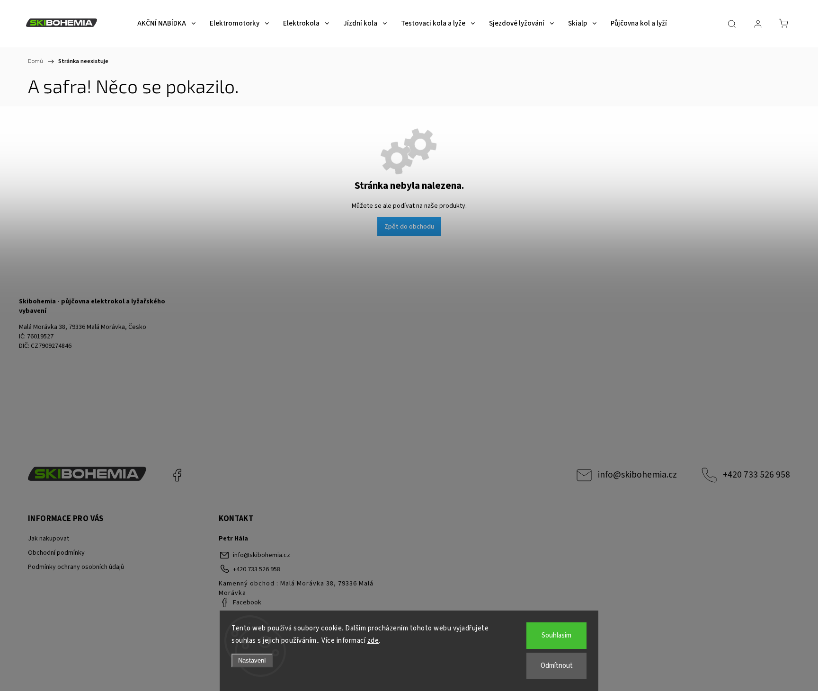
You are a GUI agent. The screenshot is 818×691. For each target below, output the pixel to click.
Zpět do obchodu (409, 226)
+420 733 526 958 (756, 474)
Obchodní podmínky (56, 553)
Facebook (177, 475)
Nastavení (252, 660)
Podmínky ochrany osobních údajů (76, 567)
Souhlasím (556, 635)
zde (373, 641)
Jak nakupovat (48, 538)
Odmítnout (557, 666)
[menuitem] (166, 23)
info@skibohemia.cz (637, 474)
